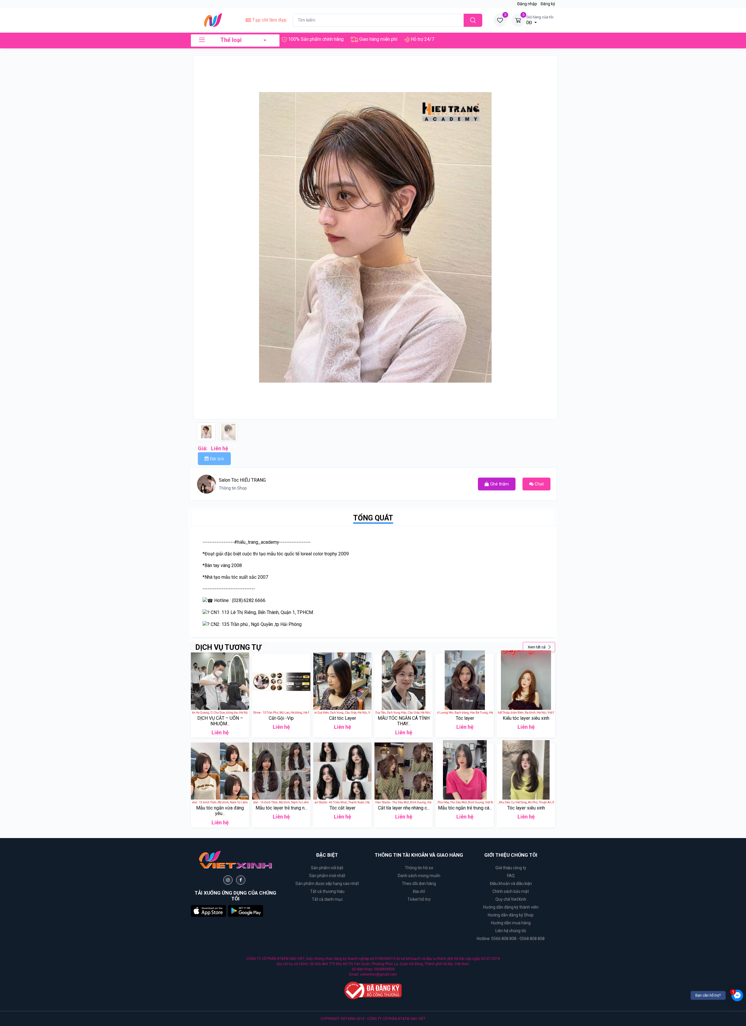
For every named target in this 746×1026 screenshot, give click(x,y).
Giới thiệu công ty (510, 867)
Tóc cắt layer (343, 808)
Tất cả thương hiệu (327, 891)
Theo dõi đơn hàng (419, 883)
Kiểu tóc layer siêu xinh (526, 718)
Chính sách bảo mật (510, 891)
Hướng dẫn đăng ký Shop (511, 915)
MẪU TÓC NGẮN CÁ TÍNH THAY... (404, 720)
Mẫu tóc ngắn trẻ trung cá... (465, 808)
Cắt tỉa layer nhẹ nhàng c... (404, 808)
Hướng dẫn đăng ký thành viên (511, 907)
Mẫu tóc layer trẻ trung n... (281, 808)
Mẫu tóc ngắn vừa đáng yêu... (220, 810)
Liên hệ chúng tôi (510, 930)
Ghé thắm (499, 484)
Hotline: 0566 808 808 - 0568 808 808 (511, 938)
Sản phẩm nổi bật (327, 867)
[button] (208, 911)
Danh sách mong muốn (419, 875)
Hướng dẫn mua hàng (511, 923)
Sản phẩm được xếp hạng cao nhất (327, 883)
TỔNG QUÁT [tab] (373, 518)
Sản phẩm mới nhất (327, 875)
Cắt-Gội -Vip (281, 718)
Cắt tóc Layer (342, 718)
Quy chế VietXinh (510, 899)
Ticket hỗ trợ (418, 899)
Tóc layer (465, 718)
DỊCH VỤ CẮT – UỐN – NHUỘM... (220, 720)
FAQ (511, 875)
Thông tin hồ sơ (419, 867)
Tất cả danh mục (327, 899)
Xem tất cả (537, 647)
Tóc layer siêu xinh (526, 808)
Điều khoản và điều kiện (511, 883)
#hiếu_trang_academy (256, 542)
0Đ (539, 20)
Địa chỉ (419, 891)
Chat (539, 484)
